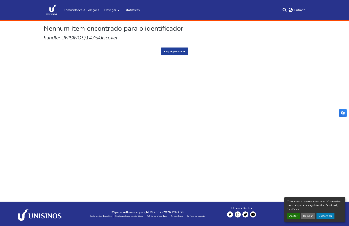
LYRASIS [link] (178, 212)
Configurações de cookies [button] (100, 216)
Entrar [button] (299, 10)
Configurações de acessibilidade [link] (129, 216)
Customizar (325, 216)
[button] (52, 10)
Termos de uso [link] (177, 216)
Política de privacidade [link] (157, 216)
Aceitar (293, 216)
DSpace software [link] (123, 212)
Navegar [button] (110, 10)
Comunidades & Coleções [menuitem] (81, 10)
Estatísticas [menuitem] (131, 10)
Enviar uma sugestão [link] (196, 216)
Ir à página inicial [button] (174, 51)
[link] (40, 214)
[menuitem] (111, 10)
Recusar (308, 216)
